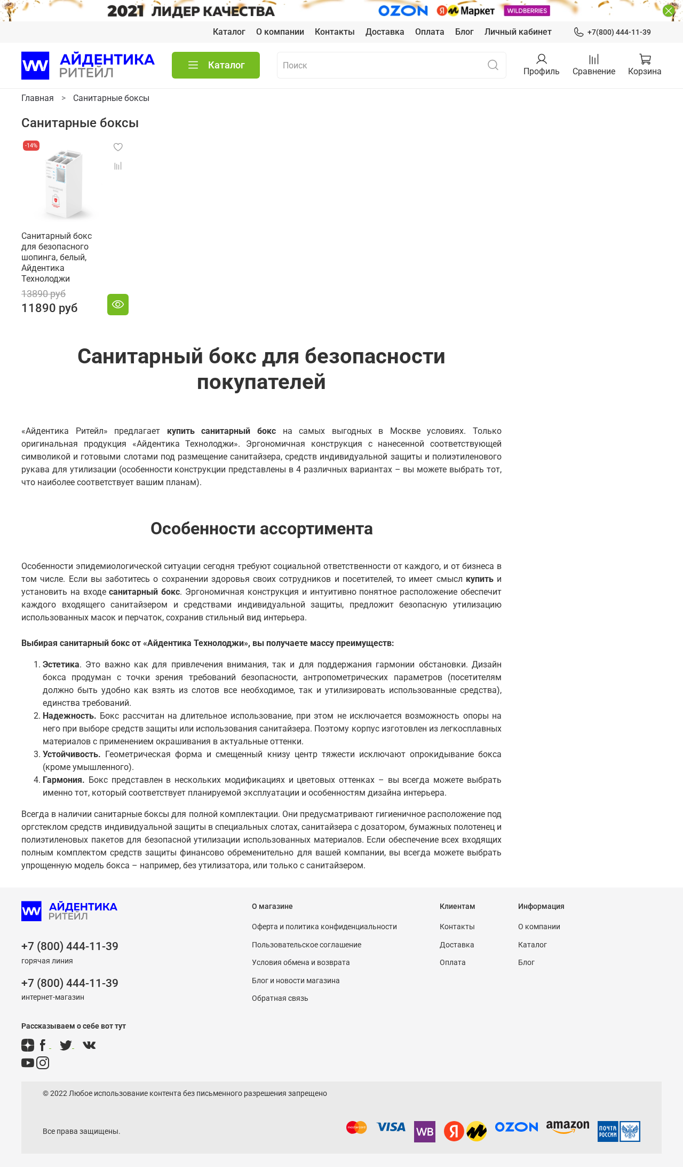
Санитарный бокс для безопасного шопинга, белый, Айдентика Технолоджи (56, 257)
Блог (464, 32)
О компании (280, 32)
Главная (37, 98)
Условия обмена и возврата (301, 962)
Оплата (429, 32)
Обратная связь (280, 998)
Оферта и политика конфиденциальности (324, 926)
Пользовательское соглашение (306, 945)
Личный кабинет (518, 32)
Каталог (229, 32)
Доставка (385, 32)
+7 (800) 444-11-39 (69, 946)
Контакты (335, 32)
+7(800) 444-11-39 (619, 32)
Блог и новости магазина (296, 980)
